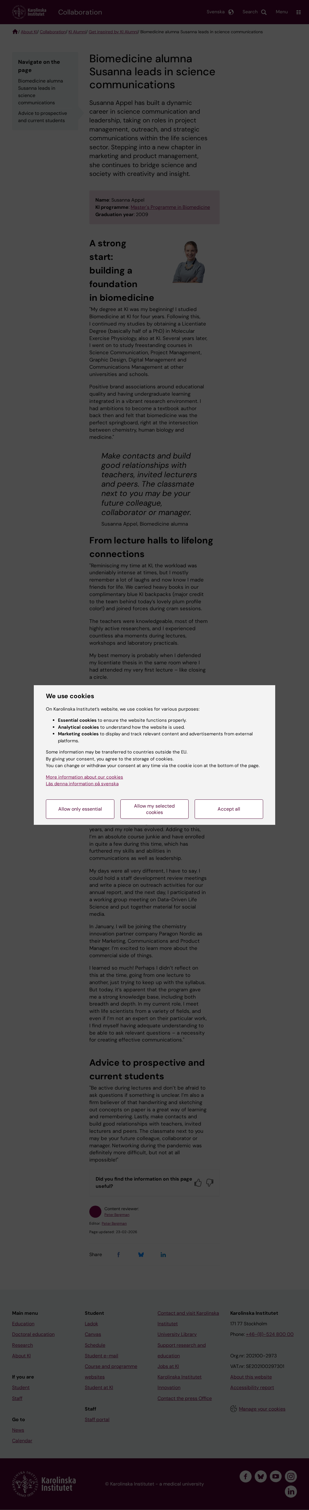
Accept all (229, 809)
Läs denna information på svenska (82, 784)
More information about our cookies (84, 777)
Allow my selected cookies (154, 809)
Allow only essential (80, 809)
